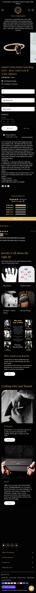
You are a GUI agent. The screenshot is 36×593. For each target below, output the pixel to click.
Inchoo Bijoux (13, 590)
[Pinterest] (16, 545)
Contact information (6, 580)
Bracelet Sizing (25, 311)
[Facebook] (4, 545)
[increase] (12, 121)
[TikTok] (12, 545)
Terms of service (21, 577)
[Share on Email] (8, 186)
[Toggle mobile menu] (7, 10)
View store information (27, 137)
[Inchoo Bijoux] (18, 10)
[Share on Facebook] (2, 186)
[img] (4, 231)
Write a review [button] (18, 219)
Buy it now (26, 128)
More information (8, 552)
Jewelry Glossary (7, 557)
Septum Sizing (25, 286)
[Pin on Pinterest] (5, 186)
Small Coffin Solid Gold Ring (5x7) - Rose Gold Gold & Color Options (17, 70)
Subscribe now (7, 567)
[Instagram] (8, 545)
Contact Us (6, 562)
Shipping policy (30, 577)
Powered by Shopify (22, 590)
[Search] (29, 10)
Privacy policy (13, 577)
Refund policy (4, 577)
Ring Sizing (7, 286)
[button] (33, 10)
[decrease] (3, 121)
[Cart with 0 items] (33, 10)
